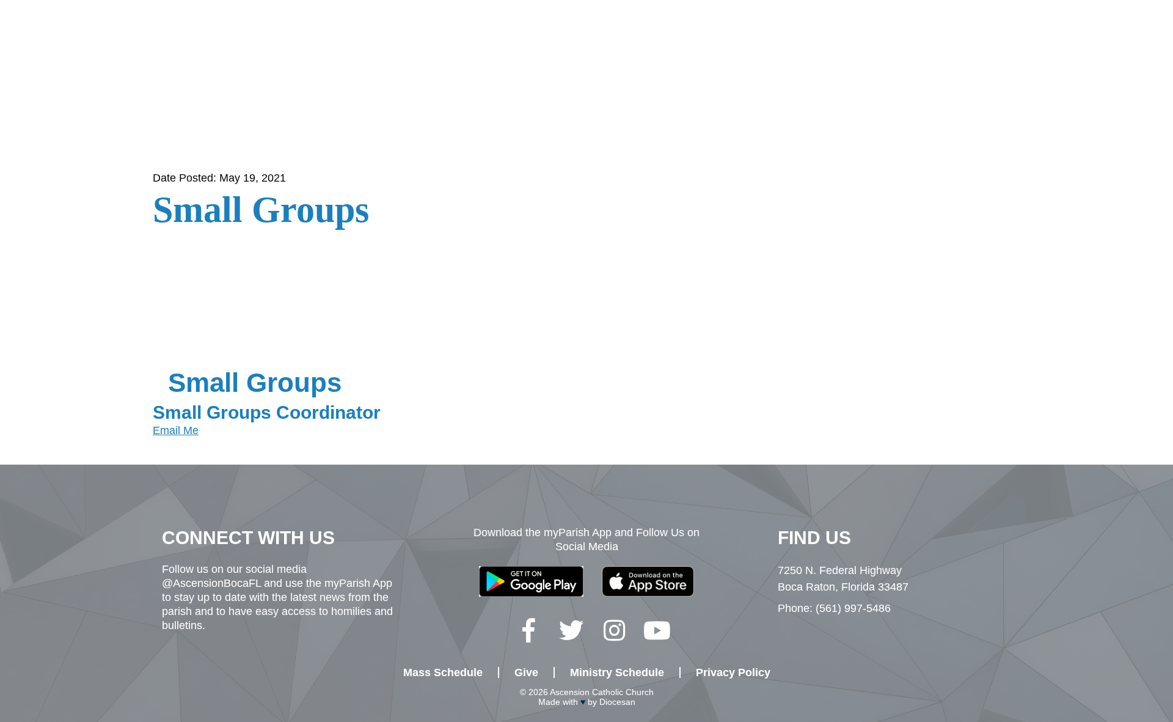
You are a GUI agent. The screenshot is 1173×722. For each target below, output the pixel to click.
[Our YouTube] (656, 630)
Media (1073, 42)
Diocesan (617, 702)
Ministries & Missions (890, 42)
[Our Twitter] (571, 630)
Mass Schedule (443, 672)
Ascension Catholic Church (602, 692)
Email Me (176, 430)
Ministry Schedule (617, 672)
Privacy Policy (733, 672)
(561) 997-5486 (853, 608)
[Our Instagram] (614, 630)
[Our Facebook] (528, 630)
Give (1011, 42)
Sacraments (629, 42)
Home (370, 42)
